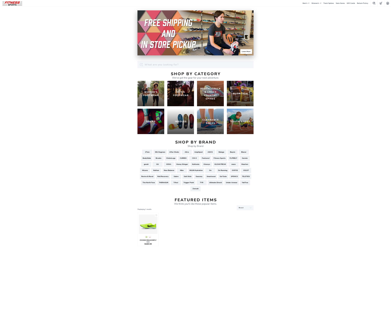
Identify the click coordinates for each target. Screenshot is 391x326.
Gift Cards (351, 3)
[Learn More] (195, 32)
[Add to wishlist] (156, 215)
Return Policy (362, 3)
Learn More (246, 51)
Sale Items (340, 3)
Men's (305, 3)
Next (250, 32)
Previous (141, 32)
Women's (315, 3)
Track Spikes (328, 3)
